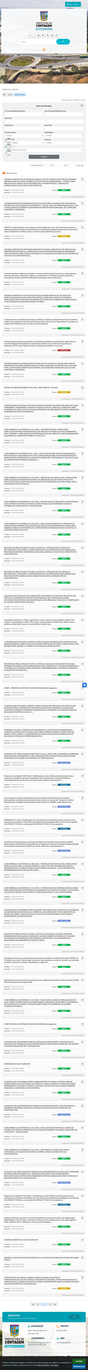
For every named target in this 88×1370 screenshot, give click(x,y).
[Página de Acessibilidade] (57, 35)
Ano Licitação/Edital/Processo (55, 111)
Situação (48, 139)
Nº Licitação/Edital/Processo (15, 111)
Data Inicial (9, 125)
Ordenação (9, 147)
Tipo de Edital (9, 139)
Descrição (8, 118)
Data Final (48, 125)
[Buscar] (63, 42)
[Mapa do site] (52, 35)
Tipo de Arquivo (10, 132)
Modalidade (49, 132)
